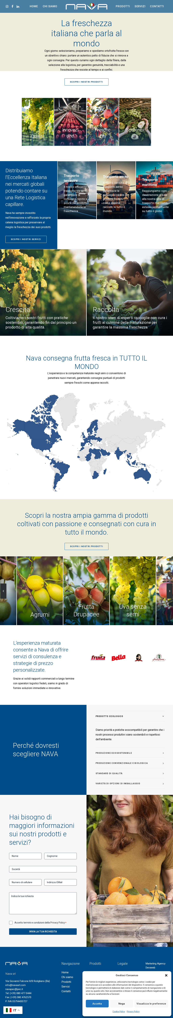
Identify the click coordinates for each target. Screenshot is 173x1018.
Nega (121, 1003)
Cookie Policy (119, 1011)
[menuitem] (7, 6)
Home (34, 6)
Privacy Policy (133, 1011)
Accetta (97, 1003)
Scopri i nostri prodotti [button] (86, 82)
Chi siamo (50, 6)
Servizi (140, 6)
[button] (166, 975)
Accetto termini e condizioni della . (40, 922)
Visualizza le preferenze (151, 1003)
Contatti (157, 6)
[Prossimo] (170, 292)
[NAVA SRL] (86, 6)
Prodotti (123, 6)
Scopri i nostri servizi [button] (26, 239)
